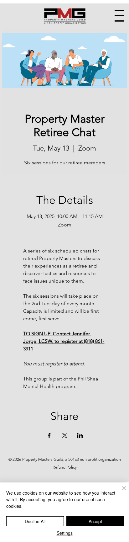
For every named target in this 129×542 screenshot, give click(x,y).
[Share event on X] (65, 435)
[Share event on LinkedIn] (80, 435)
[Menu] (119, 16)
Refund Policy (65, 467)
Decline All (35, 521)
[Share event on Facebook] (49, 435)
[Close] (120, 492)
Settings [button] (65, 533)
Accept (95, 521)
